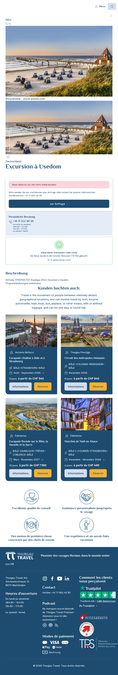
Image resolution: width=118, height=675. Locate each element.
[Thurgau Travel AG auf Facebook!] (52, 578)
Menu (102, 6)
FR (12, 564)
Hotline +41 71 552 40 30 (56, 592)
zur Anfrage (57, 203)
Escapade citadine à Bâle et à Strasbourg (27, 360)
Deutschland (13, 161)
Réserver (42, 386)
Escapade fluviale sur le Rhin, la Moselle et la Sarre (28, 443)
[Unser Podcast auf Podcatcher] (56, 625)
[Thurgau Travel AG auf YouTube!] (59, 578)
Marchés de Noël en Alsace (81, 441)
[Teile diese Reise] (111, 15)
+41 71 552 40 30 (33, 195)
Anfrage (51, 192)
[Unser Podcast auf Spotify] (44, 625)
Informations (20, 386)
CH (7, 564)
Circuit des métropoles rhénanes (84, 358)
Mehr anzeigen (14, 276)
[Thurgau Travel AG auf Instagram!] (44, 578)
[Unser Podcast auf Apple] (50, 625)
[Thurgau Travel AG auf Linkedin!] (67, 578)
